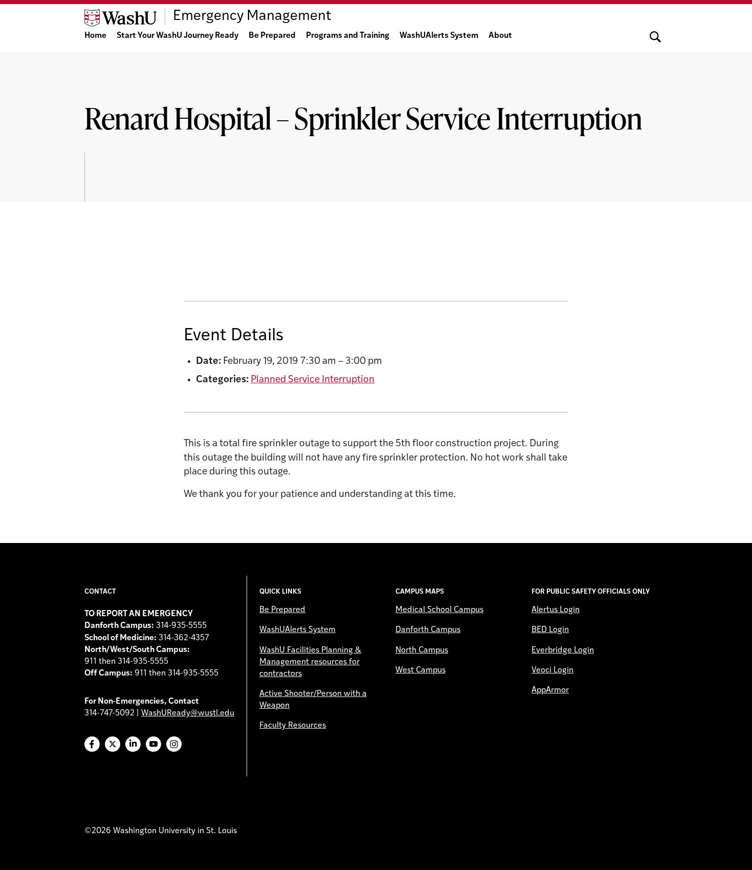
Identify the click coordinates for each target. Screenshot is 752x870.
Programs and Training (347, 36)
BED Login (550, 630)
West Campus (420, 670)
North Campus (421, 650)
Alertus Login (556, 610)
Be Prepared (272, 36)
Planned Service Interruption (312, 380)
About (500, 36)
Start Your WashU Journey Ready (177, 36)
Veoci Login (552, 670)
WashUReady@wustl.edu (187, 713)
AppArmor (550, 690)
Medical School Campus (439, 610)
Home (95, 36)
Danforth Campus (427, 630)
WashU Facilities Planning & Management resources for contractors (310, 662)
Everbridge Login (563, 650)
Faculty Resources (292, 726)
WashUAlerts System (439, 36)
